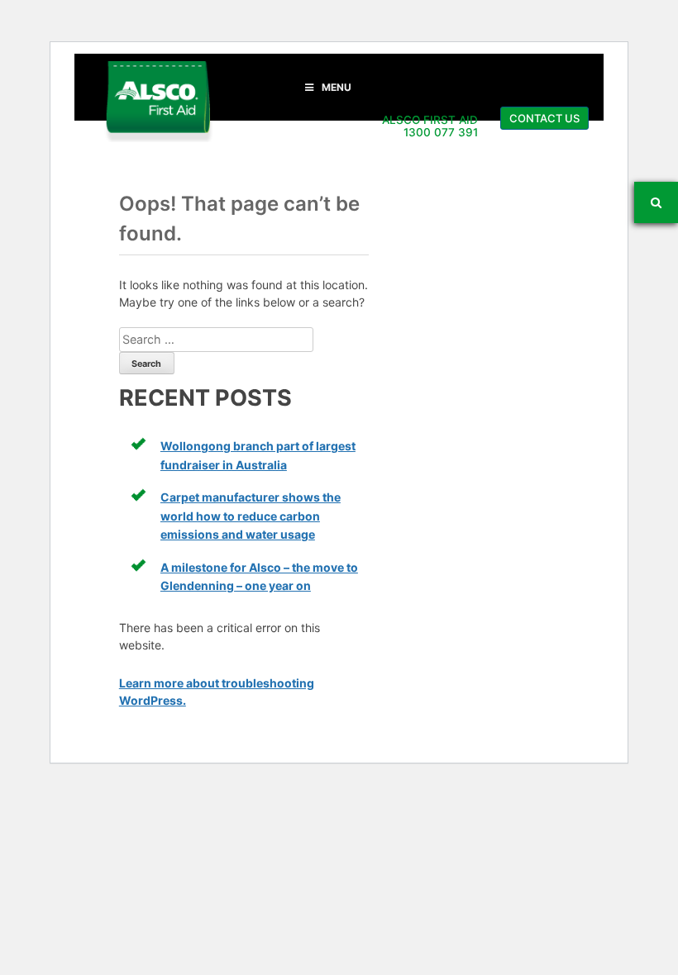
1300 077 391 (440, 132)
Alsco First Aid (158, 101)
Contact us (544, 118)
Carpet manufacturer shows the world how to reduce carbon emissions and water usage (250, 515)
